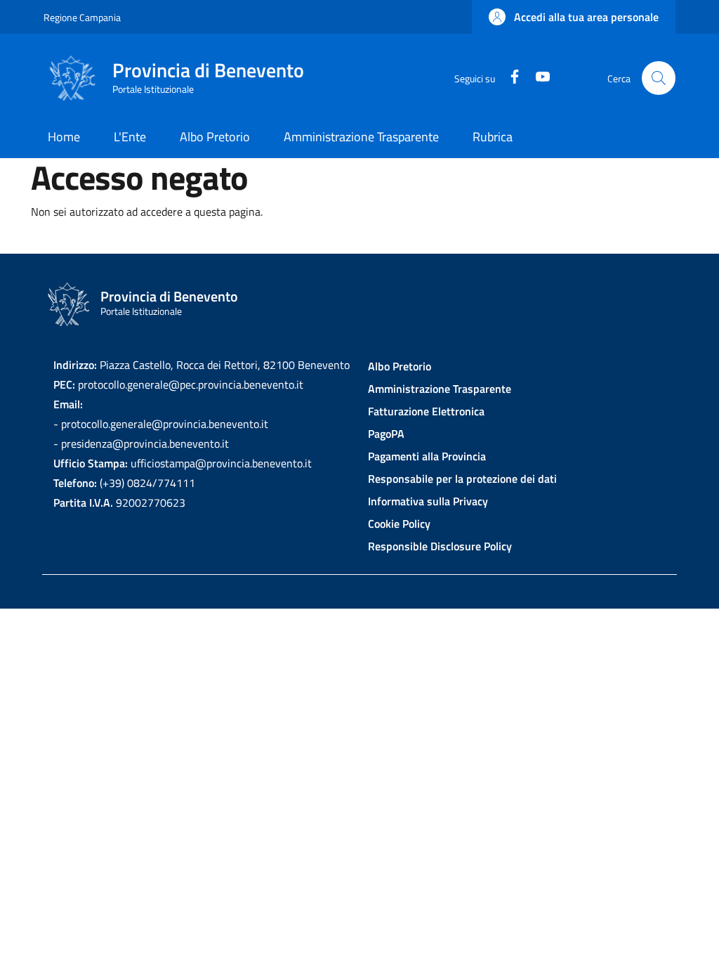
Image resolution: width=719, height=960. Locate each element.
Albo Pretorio (399, 366)
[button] (573, 17)
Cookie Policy (399, 523)
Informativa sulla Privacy (428, 501)
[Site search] (658, 78)
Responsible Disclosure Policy (440, 546)
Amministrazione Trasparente (439, 388)
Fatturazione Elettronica (426, 411)
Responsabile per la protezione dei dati (462, 478)
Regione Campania (82, 17)
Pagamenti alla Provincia (427, 456)
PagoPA (386, 433)
